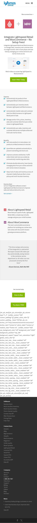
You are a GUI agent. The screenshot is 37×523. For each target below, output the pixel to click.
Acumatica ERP (8, 460)
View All (6, 462)
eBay (5, 431)
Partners (6, 493)
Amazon (6, 429)
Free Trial (7, 421)
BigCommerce (8, 434)
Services (6, 473)
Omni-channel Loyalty (10, 411)
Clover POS (7, 457)
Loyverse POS (8, 450)
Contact (6, 477)
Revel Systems (8, 445)
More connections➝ (27, 14)
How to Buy (18, 295)
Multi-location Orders (10, 409)
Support (6, 483)
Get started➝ (8, 194)
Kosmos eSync (8, 404)
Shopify (6, 436)
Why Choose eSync (9, 416)
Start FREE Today (18, 80)
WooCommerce (8, 438)
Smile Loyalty (8, 443)
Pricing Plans (8, 418)
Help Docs (7, 481)
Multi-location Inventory (11, 406)
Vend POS (7, 453)
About (6, 475)
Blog (5, 491)
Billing (6, 485)
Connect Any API (9, 414)
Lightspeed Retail (9, 448)
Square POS (7, 455)
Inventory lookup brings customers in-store (18, 501)
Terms (6, 487)
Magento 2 (7, 441)
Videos (6, 489)
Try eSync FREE (18, 305)
